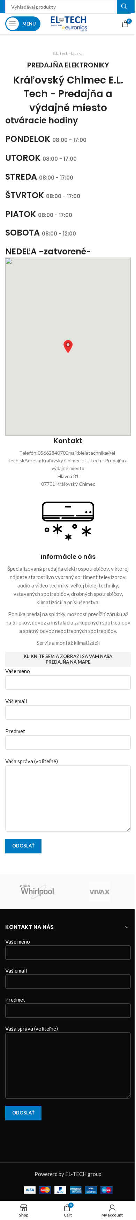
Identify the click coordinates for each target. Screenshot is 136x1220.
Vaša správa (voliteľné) (31, 761)
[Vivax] (99, 891)
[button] (68, 346)
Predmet (15, 731)
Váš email (16, 701)
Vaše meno (17, 671)
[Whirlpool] (36, 891)
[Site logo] (68, 23)
